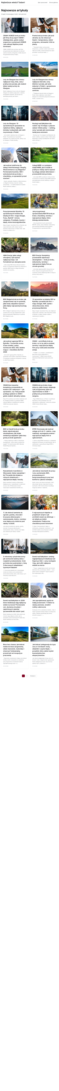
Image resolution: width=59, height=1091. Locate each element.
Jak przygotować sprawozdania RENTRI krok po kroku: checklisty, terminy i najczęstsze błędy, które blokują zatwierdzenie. (43, 216)
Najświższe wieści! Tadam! (13, 2)
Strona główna (53, 2)
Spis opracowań (42, 2)
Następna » (33, 676)
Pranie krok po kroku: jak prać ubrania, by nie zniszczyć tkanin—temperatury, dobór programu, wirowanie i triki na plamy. (43, 40)
